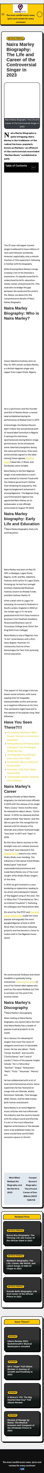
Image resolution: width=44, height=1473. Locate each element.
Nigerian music (11, 853)
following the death (25, 982)
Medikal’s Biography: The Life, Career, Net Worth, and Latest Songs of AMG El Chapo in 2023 (21, 1264)
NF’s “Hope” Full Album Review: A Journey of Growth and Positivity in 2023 (20, 1370)
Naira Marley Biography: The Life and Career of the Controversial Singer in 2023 (21, 60)
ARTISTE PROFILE (15, 38)
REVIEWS (12, 1336)
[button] (32, 167)
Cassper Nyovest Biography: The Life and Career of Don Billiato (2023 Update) (30, 1189)
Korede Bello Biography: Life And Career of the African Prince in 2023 (22, 1294)
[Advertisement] (22, 190)
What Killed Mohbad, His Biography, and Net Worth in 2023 (14, 1185)
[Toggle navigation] (3, 14)
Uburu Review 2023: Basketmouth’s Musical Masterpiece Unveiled (19, 1344)
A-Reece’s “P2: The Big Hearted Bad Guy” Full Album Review (19, 1400)
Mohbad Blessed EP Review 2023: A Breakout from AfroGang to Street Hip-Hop (23, 747)
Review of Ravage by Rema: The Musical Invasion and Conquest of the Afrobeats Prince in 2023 (20, 1425)
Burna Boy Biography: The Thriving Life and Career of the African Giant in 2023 (21, 1238)
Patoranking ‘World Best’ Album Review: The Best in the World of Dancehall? (23, 736)
